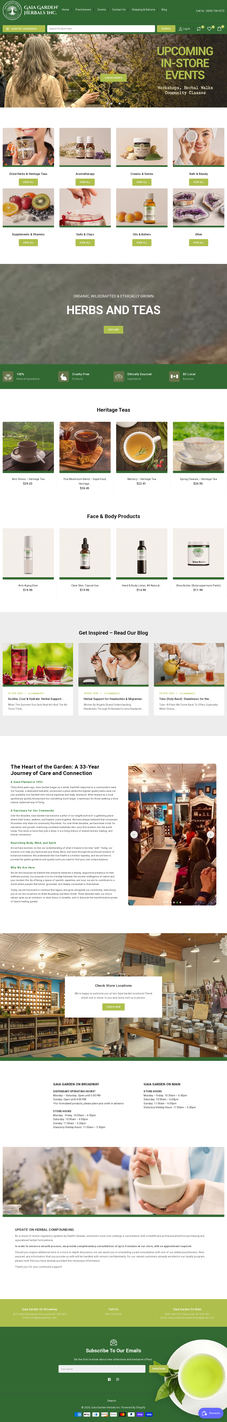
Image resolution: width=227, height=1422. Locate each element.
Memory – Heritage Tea (142, 479)
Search (111, 1400)
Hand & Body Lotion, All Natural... (141, 585)
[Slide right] (223, 480)
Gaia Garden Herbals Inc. (106, 1407)
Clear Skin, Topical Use (85, 585)
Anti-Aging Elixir (28, 585)
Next (218, 67)
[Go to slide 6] (180, 902)
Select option (28, 491)
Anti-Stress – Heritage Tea (28, 479)
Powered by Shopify (133, 1407)
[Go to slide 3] (171, 902)
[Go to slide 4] (174, 902)
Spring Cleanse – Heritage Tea (198, 479)
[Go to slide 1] (164, 902)
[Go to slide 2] (167, 902)
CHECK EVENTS (113, 77)
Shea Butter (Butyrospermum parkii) (198, 585)
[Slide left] (3, 480)
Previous (9, 67)
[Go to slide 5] (177, 902)
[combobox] (101, 28)
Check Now (114, 1007)
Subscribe (158, 1368)
